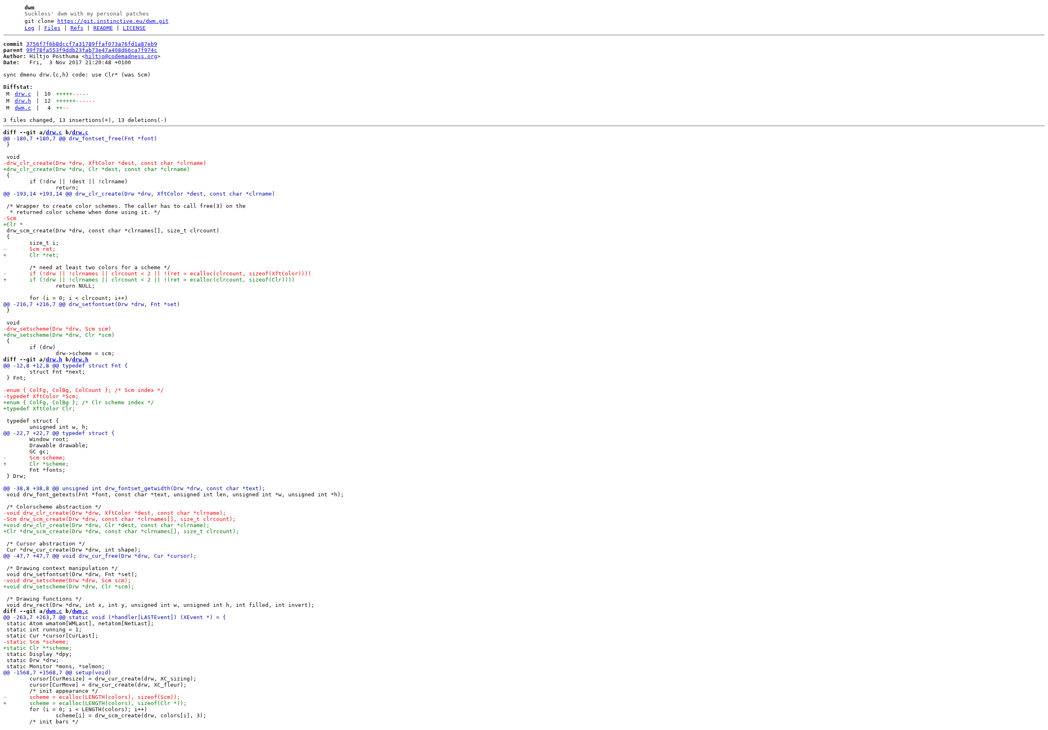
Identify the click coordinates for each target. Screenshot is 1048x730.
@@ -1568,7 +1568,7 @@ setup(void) (57, 672)
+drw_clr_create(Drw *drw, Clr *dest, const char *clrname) (96, 169)
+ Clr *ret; (31, 255)
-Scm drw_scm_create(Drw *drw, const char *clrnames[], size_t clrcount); (119, 519)
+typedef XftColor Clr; (39, 409)
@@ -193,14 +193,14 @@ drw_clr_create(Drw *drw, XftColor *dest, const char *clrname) (139, 194)
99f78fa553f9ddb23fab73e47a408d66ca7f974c (91, 50)
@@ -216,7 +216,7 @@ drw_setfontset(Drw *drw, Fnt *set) (91, 304)
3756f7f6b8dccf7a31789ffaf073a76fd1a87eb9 (91, 44)
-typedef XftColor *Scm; (41, 396)
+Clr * (13, 224)
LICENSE (134, 28)
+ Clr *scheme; (36, 464)
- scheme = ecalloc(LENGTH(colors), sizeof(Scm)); (91, 697)
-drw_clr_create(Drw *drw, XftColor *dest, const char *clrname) (104, 163)
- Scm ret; (29, 249)
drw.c (23, 94)
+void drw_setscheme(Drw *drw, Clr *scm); (68, 587)
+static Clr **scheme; (37, 648)
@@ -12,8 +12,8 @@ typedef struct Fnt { (65, 366)
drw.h (23, 101)
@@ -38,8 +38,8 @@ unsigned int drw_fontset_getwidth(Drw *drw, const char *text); (134, 488)
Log (29, 28)
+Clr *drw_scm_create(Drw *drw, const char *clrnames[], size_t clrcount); (121, 531)
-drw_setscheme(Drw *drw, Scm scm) (57, 329)
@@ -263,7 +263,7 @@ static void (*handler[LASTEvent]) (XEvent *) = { (114, 617)
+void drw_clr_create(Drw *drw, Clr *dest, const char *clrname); (106, 525)
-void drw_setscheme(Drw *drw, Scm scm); (67, 580)
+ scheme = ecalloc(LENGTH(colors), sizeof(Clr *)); (95, 703)
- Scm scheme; (34, 458)
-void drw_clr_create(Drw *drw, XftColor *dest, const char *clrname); (114, 513)
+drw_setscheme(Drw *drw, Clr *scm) (59, 335)
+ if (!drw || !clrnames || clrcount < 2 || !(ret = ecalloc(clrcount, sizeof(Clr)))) (149, 280)
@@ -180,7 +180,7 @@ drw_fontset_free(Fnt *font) (80, 138)
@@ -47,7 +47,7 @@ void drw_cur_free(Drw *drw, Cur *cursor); (99, 556)
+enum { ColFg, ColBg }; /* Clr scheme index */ (78, 402)
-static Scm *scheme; (36, 642)
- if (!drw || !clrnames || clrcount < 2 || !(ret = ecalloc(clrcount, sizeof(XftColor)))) (157, 273)
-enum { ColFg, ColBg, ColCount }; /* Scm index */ (83, 390)
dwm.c (23, 108)
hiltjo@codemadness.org (121, 56)
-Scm (9, 218)
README (103, 28)
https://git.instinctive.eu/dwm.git (113, 21)
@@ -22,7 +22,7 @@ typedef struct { (59, 433)
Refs (77, 28)
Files (52, 28)
